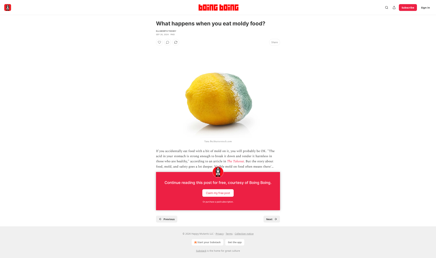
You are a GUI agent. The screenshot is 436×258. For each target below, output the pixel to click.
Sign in (425, 7)
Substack (201, 250)
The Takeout (235, 161)
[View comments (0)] (167, 42)
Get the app (235, 242)
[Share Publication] (394, 7)
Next (269, 219)
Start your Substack (209, 242)
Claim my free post (218, 193)
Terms (229, 233)
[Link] (151, 48)
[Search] (386, 7)
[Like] (159, 42)
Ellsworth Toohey (166, 31)
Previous (169, 219)
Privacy (220, 233)
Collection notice (244, 233)
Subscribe (408, 7)
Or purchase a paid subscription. (218, 201)
